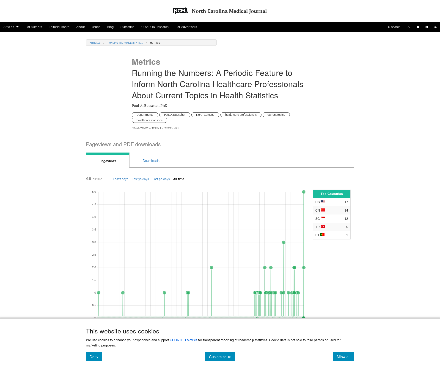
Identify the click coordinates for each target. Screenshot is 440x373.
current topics (276, 114)
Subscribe (128, 27)
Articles (8, 27)
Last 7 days (120, 179)
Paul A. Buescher (149, 105)
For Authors (33, 27)
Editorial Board (59, 27)
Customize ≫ (222, 356)
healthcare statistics (149, 120)
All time (178, 179)
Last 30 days (140, 179)
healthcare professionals (241, 114)
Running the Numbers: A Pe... (125, 42)
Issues (96, 27)
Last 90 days (161, 179)
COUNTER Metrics (183, 339)
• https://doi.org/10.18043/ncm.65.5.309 (155, 127)
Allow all (345, 356)
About (80, 27)
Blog (110, 27)
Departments (145, 114)
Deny (96, 356)
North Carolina (205, 114)
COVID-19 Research (155, 27)
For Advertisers (186, 27)
